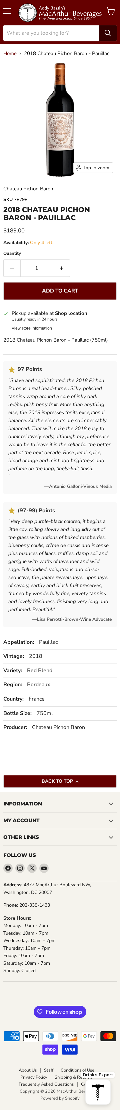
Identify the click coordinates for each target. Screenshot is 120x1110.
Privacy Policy (33, 1077)
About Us (28, 1070)
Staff (48, 1070)
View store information (32, 328)
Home (10, 53)
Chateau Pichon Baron (28, 188)
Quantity (12, 253)
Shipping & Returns (73, 1077)
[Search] (108, 33)
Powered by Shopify (60, 1098)
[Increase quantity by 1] (61, 268)
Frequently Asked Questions (46, 1084)
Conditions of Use (77, 1070)
